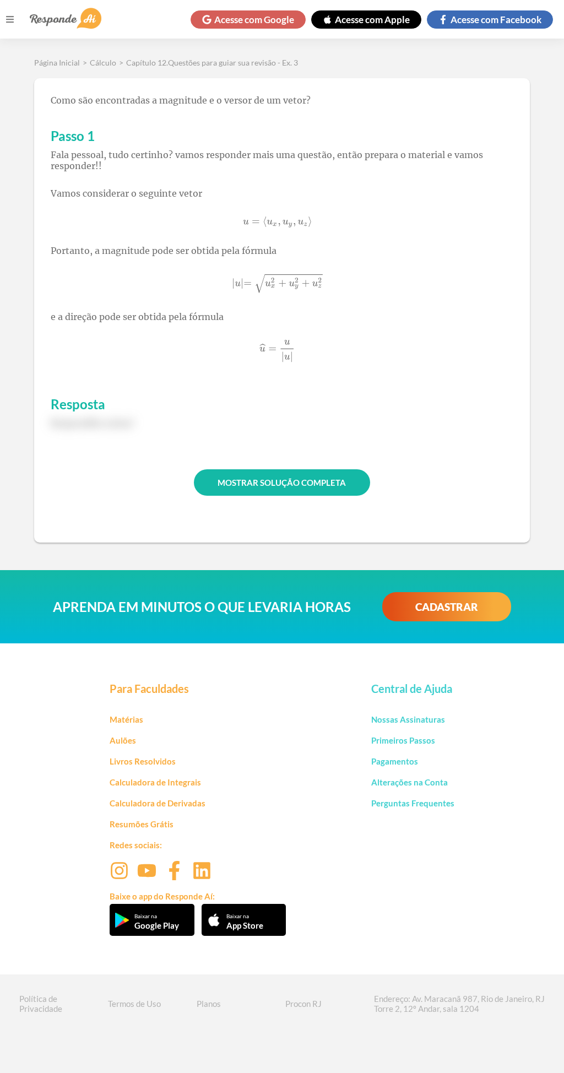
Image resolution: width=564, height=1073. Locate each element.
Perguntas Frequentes (412, 803)
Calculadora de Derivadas (157, 803)
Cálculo (103, 62)
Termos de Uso (134, 1004)
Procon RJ (303, 1004)
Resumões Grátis (141, 824)
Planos (209, 1004)
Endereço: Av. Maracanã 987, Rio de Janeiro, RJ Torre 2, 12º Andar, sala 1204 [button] (459, 1004)
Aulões (123, 740)
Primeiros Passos (403, 740)
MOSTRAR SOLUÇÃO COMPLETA (282, 482)
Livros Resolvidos (143, 761)
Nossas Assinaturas (408, 719)
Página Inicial (57, 62)
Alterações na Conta (409, 782)
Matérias (126, 719)
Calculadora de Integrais (155, 782)
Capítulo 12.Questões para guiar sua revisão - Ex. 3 (212, 62)
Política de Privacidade (40, 1004)
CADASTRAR (446, 606)
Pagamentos (394, 761)
